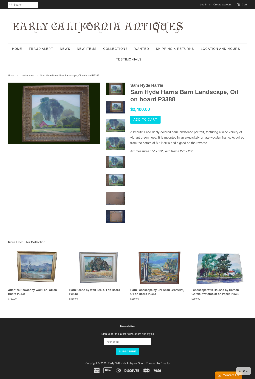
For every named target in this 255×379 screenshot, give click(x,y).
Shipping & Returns (175, 48)
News (65, 48)
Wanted (141, 48)
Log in (203, 4)
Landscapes (27, 75)
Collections (115, 48)
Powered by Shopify (158, 363)
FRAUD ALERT (41, 48)
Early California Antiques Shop (126, 363)
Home (17, 48)
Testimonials (129, 59)
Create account (222, 4)
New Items (87, 48)
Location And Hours (220, 48)
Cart (244, 4)
